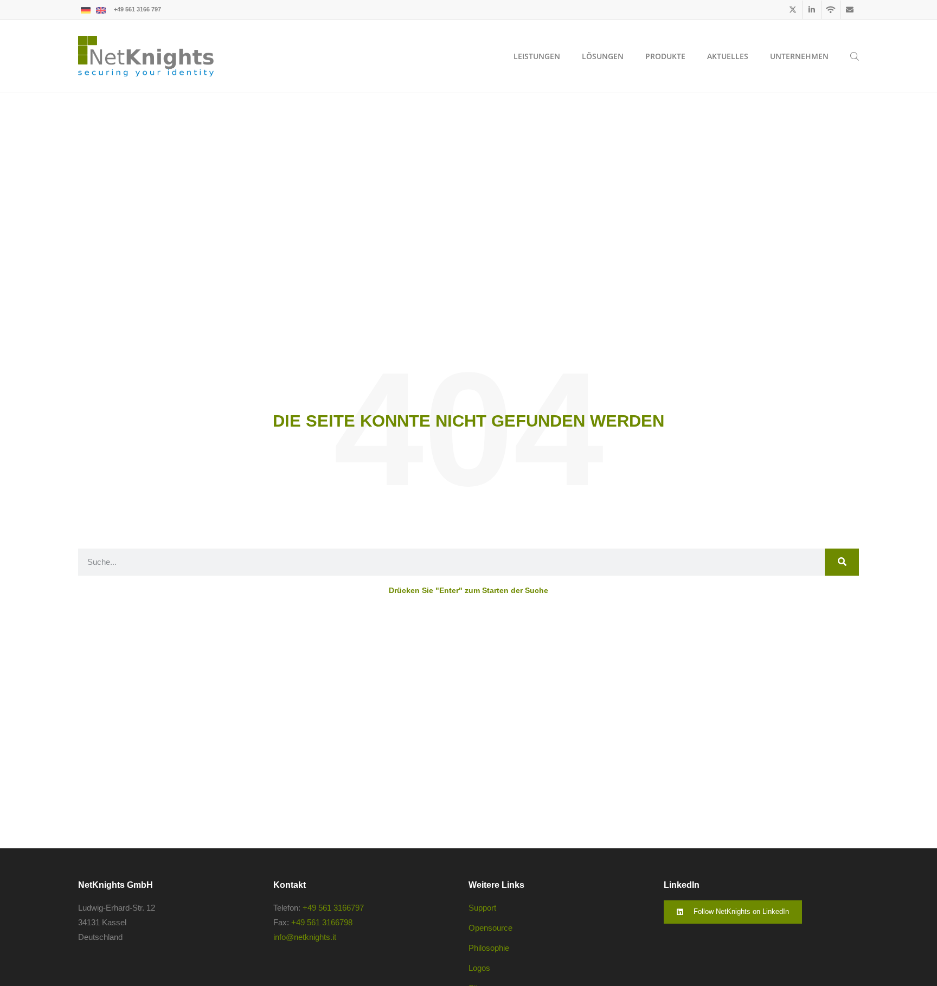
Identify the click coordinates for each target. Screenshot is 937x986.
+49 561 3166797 (333, 907)
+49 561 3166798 (321, 922)
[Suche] (842, 562)
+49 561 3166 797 (137, 9)
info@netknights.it (304, 937)
